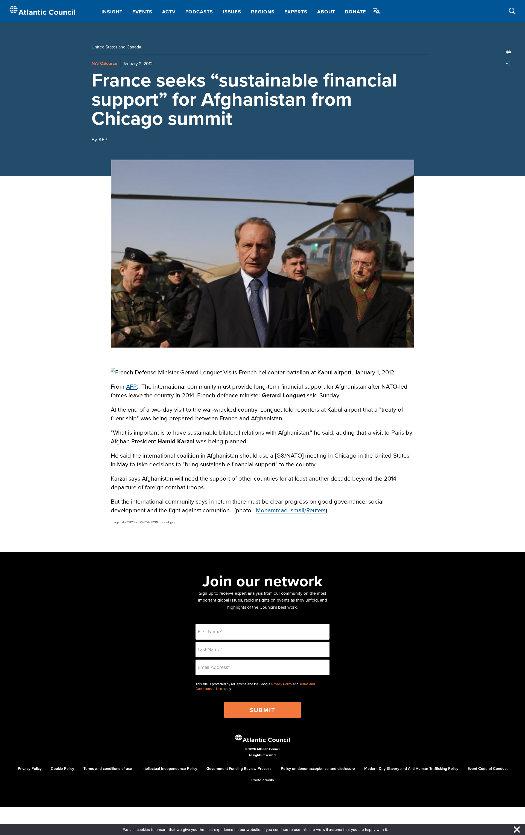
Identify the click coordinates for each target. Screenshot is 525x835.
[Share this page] (508, 63)
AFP (131, 386)
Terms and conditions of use (107, 768)
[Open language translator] (376, 11)
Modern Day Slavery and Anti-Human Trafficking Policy (411, 768)
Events (142, 11)
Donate (355, 11)
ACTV (169, 11)
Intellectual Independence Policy (169, 768)
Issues (232, 11)
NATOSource (104, 63)
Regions (262, 11)
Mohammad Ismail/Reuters (291, 510)
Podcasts (199, 11)
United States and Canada (116, 47)
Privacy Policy (281, 684)
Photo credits (262, 780)
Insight (111, 11)
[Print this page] (508, 52)
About (326, 11)
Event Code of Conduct (488, 768)
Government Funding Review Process (239, 768)
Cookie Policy (62, 768)
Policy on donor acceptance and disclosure (318, 768)
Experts (295, 11)
